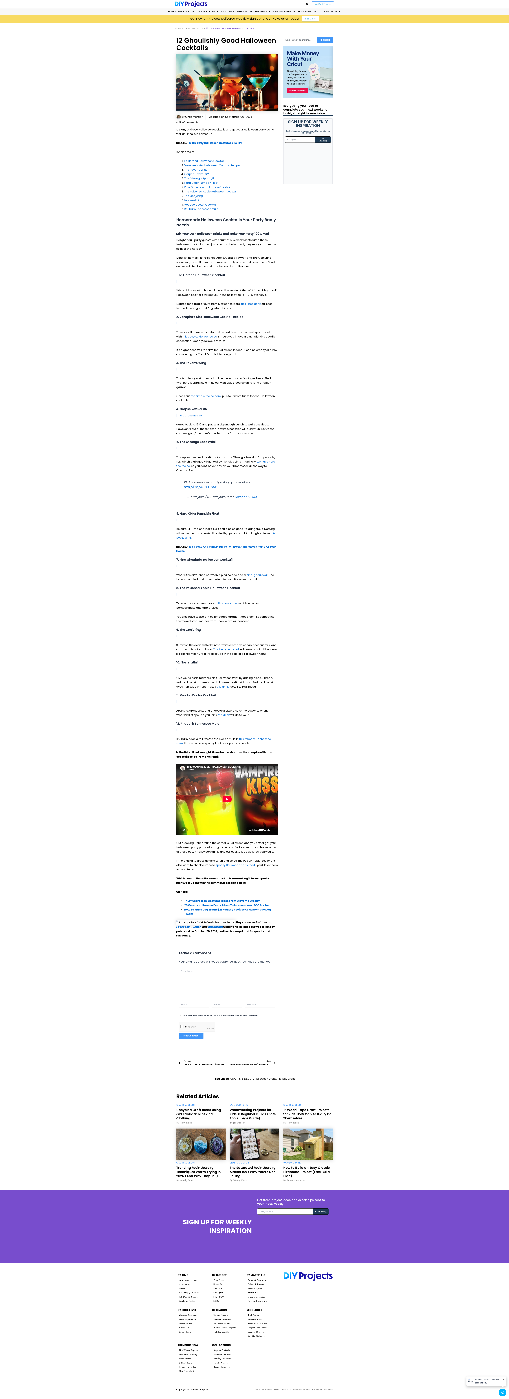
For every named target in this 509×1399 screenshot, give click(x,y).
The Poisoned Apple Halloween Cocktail (210, 191)
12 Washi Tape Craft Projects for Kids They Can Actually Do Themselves (307, 1114)
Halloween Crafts (265, 1078)
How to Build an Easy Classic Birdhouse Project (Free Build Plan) (306, 1171)
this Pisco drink (251, 304)
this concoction (228, 603)
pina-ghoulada (256, 575)
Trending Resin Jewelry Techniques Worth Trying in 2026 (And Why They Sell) (198, 1171)
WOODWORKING (258, 11)
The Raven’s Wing (196, 170)
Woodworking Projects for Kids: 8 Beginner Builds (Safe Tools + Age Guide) (253, 1114)
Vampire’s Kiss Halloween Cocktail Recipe (212, 165)
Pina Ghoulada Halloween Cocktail (207, 187)
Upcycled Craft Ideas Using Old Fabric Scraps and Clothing (198, 1114)
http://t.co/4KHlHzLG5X (200, 487)
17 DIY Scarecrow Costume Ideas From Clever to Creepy (222, 901)
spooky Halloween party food (235, 865)
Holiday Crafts (286, 1078)
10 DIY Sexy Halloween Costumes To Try (215, 143)
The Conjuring (193, 196)
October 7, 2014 (246, 497)
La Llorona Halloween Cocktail (204, 161)
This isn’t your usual (226, 649)
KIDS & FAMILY (305, 11)
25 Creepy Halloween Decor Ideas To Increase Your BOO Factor (226, 905)
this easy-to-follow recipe (199, 336)
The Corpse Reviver (190, 415)
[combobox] (299, 40)
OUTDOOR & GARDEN (232, 11)
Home (178, 28)
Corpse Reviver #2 (196, 174)
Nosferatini (191, 200)
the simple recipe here (206, 396)
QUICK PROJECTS (328, 11)
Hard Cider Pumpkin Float (201, 183)
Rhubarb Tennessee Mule (201, 209)
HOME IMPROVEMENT (179, 11)
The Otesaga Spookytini (200, 178)
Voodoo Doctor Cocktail (200, 204)
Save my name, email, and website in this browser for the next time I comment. (221, 1015)
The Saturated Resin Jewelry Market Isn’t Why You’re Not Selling (253, 1171)
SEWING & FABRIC (282, 11)
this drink (223, 687)
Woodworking (239, 1105)
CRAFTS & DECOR (206, 11)
